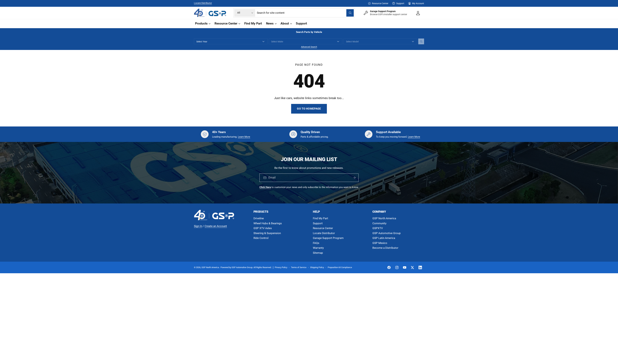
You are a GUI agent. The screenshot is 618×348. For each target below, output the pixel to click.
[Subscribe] (354, 178)
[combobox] (305, 12)
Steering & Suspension (267, 233)
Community (379, 223)
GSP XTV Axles (262, 228)
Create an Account (216, 226)
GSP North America (384, 218)
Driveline (258, 218)
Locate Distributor (203, 3)
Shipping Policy (317, 267)
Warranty (318, 247)
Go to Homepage (309, 108)
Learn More (244, 136)
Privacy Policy (281, 267)
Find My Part (320, 218)
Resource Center (380, 3)
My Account (418, 3)
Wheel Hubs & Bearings (267, 223)
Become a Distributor (385, 247)
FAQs (316, 243)
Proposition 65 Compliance (340, 267)
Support (400, 3)
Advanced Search (309, 47)
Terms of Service (298, 267)
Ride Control (260, 238)
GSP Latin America (383, 238)
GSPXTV (377, 228)
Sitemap (318, 252)
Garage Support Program (328, 238)
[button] (202, 23)
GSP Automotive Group (386, 233)
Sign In (198, 226)
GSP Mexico (379, 243)
